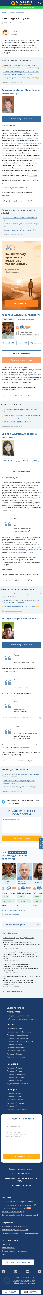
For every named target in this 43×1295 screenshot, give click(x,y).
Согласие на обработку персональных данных (20, 1233)
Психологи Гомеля (14, 1096)
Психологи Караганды (16, 1077)
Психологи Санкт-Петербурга (19, 1032)
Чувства (17, 542)
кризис (20, 552)
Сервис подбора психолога (20, 1169)
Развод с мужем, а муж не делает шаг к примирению (18, 939)
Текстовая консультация (20, 1185)
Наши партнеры (8, 1248)
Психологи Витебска (15, 1100)
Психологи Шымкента (16, 1074)
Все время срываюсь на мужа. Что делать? (19, 78)
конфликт (5, 498)
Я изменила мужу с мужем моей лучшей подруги (21, 224)
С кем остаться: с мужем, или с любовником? (20, 217)
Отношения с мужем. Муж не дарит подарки (20, 409)
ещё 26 (4, 905)
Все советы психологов (12, 991)
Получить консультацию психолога (21, 7)
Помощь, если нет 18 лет (12, 1212)
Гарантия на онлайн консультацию (16, 1201)
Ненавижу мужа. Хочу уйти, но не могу (18, 230)
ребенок (32, 375)
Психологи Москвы (15, 1029)
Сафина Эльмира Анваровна (19, 433)
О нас (4, 1254)
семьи (32, 552)
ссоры (9, 43)
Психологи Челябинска (16, 1051)
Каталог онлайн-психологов (13, 910)
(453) (22, 343)
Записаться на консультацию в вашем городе (20, 1179)
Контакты (6, 1244)
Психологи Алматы (14, 1068)
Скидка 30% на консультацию (14, 1208)
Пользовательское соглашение (14, 1226)
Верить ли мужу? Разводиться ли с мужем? (20, 952)
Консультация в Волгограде (29, 334)
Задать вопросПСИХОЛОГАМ (41, 844)
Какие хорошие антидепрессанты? (17, 964)
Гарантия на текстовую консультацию (18, 1205)
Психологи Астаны (14, 1071)
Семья (22, 23)
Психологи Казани (14, 1044)
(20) (7, 461)
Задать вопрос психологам (12, 82)
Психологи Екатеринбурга (17, 1038)
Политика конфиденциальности (15, 1230)
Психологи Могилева (15, 1103)
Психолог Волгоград (26, 319)
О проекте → (21, 303)
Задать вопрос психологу (21, 119)
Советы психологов (17, 13)
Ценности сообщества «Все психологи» (18, 1215)
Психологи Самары (14, 1054)
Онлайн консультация (20, 1173)
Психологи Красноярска (16, 1048)
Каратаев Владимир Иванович (21, 314)
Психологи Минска (14, 1093)
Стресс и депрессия (7, 901)
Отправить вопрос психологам (14, 1251)
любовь (36, 545)
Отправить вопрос (21, 1156)
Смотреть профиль (21, 353)
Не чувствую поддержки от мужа (15, 421)
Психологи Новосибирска (17, 1035)
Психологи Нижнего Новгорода (20, 1041)
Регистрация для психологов (18, 1262)
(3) (23, 461)
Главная (4, 13)
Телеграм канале (13, 803)
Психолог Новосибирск (10, 94)
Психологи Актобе (14, 1080)
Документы (7, 1222)
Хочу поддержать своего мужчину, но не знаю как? (21, 977)
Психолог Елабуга (8, 437)
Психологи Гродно (14, 1106)
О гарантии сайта (11, 914)
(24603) (8, 343)
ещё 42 (35, 905)
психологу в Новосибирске (27, 138)
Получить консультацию (21, 360)
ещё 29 (19, 905)
